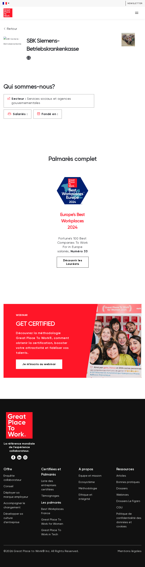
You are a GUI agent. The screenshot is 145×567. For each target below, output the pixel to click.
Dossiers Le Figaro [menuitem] (128, 501)
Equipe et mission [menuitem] (90, 475)
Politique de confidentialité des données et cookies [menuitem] (128, 520)
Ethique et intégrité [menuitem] (85, 497)
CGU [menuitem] (119, 507)
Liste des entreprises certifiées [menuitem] (48, 485)
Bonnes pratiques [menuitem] (128, 482)
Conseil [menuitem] (8, 486)
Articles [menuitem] (121, 475)
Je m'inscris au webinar (39, 364)
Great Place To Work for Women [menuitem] (52, 521)
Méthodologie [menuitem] (88, 488)
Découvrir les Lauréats (72, 262)
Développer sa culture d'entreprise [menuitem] (13, 518)
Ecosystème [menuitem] (87, 482)
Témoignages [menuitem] (50, 496)
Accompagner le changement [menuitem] (14, 505)
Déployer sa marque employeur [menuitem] (16, 494)
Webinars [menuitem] (122, 495)
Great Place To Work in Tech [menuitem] (51, 532)
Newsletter (134, 3)
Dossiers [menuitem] (122, 488)
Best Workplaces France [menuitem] (52, 511)
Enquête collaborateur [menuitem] (12, 478)
